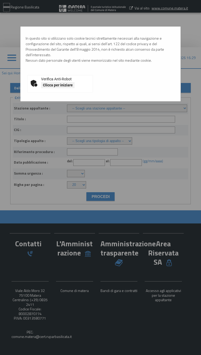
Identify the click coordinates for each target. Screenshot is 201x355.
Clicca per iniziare (58, 85)
